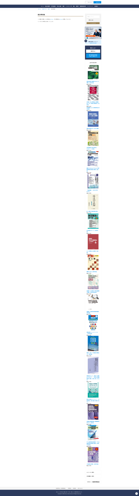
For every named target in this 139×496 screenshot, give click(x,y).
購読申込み (98, 2)
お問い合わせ (80, 488)
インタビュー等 (69, 6)
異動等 (77, 6)
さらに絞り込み (93, 23)
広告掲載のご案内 (90, 476)
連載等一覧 (44, 9)
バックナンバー (90, 6)
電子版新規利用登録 (93, 56)
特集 (74, 6)
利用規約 (74, 488)
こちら (51, 19)
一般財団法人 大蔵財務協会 (60, 488)
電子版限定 (53, 6)
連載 (63, 6)
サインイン (90, 2)
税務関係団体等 (83, 6)
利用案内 (96, 6)
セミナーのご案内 (90, 472)
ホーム (42, 6)
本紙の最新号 (47, 6)
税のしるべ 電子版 (45, 2)
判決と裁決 (59, 6)
